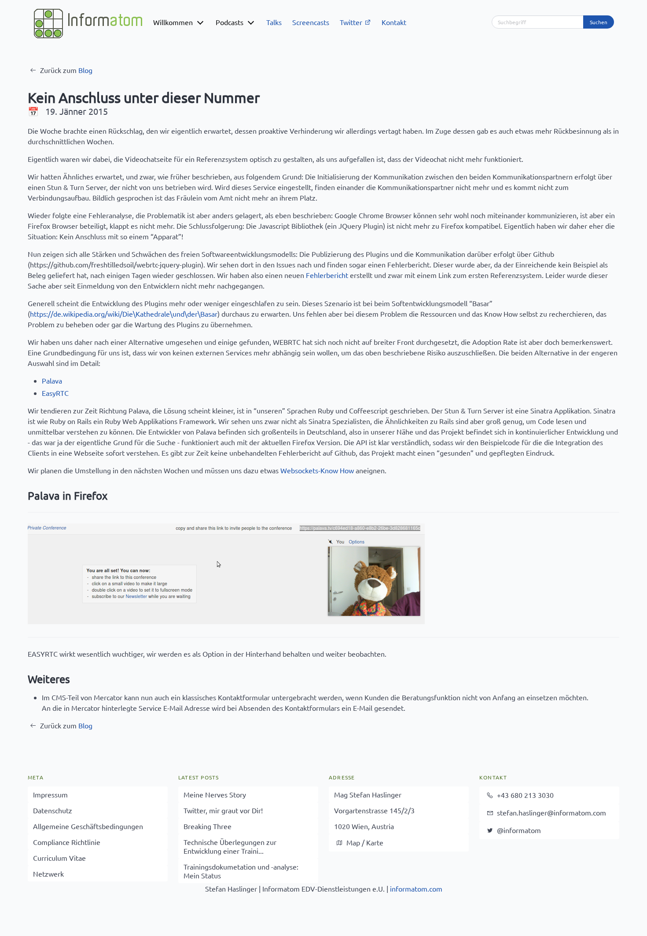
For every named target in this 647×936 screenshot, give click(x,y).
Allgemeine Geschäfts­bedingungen (88, 826)
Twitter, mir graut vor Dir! (223, 810)
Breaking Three (208, 826)
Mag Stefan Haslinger (367, 794)
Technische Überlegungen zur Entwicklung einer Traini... (230, 846)
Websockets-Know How (317, 470)
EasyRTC (55, 392)
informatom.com (416, 888)
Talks (274, 22)
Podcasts (229, 22)
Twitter (352, 22)
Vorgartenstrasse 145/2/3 (374, 810)
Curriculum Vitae (59, 857)
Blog (85, 70)
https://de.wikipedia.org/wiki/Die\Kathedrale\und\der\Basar (123, 313)
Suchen (598, 22)
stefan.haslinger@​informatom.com (550, 812)
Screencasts (310, 22)
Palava (52, 380)
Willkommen (173, 22)
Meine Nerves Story (215, 794)
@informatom (518, 830)
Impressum (50, 794)
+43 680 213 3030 (524, 794)
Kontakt (394, 22)
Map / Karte (364, 842)
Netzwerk (48, 873)
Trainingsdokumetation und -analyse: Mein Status (241, 871)
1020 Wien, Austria (364, 826)
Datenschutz (52, 810)
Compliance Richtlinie (66, 841)
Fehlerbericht (327, 275)
